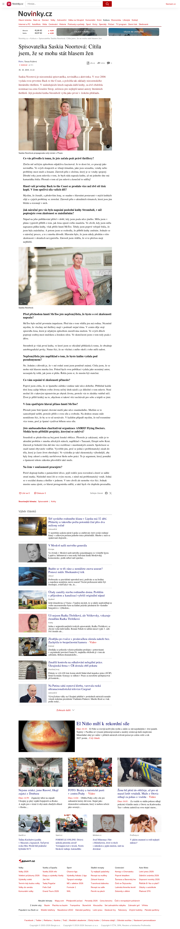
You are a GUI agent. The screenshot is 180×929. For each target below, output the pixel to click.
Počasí (111, 24)
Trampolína (75, 905)
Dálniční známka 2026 (149, 875)
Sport (88, 24)
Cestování (53, 24)
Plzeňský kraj (53, 670)
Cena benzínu (106, 901)
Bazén (47, 905)
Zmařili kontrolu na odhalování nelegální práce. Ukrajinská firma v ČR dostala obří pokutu (75, 663)
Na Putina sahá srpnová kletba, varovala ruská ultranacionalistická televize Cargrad (74, 687)
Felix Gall (47, 887)
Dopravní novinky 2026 (149, 879)
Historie (62, 24)
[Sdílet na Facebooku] (106, 493)
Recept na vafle (98, 887)
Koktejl (135, 20)
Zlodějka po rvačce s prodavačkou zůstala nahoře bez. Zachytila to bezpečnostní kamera (79, 640)
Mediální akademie (77, 920)
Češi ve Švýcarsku (123, 883)
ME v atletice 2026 (75, 883)
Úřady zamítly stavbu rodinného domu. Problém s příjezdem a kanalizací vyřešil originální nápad (76, 593)
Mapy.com (59, 901)
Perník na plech (98, 891)
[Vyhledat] (107, 4)
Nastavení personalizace (145, 920)
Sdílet (102, 63)
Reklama (48, 920)
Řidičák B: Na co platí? (149, 883)
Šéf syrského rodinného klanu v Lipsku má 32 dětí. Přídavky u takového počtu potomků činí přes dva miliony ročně (77, 522)
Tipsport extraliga (74, 879)
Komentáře (90, 20)
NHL (69, 891)
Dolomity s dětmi (122, 891)
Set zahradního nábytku (115, 905)
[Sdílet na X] (110, 493)
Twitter (38, 920)
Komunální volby (26, 891)
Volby (52, 20)
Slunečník (86, 905)
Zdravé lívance (97, 879)
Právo (21, 61)
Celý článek (94, 738)
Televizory (122, 910)
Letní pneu (97, 910)
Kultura (106, 20)
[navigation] (3, 4)
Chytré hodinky (135, 910)
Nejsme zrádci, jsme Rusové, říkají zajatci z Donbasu (38, 791)
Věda (44, 24)
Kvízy (95, 24)
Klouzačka (97, 905)
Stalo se (36, 20)
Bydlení (51, 599)
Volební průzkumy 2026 (29, 875)
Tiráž (65, 920)
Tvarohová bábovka (100, 883)
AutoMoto (36, 24)
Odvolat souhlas (124, 920)
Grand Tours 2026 (51, 891)
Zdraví (50, 576)
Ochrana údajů (108, 920)
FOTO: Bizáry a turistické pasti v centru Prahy (86, 791)
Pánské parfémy (152, 910)
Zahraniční (62, 20)
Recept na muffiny (99, 875)
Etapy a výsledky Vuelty (53, 875)
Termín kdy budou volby (29, 883)
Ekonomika (116, 20)
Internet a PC (24, 24)
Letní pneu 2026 (146, 871)
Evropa (51, 549)
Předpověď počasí (74, 901)
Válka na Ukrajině (76, 20)
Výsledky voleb (25, 879)
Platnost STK (145, 891)
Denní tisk (132, 24)
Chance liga (72, 871)
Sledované (143, 24)
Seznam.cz (171, 4)
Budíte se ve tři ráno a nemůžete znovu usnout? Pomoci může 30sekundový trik (75, 570)
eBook (92, 63)
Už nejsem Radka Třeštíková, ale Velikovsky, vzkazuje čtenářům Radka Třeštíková (79, 617)
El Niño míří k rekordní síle (102, 723)
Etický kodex (93, 920)
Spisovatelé (43, 501)
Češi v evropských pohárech (127, 901)
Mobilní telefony (48, 910)
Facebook (28, 920)
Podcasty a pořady (76, 24)
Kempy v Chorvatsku (124, 871)
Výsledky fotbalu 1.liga (77, 875)
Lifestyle (126, 20)
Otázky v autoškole (147, 887)
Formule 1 (71, 887)
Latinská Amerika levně (125, 887)
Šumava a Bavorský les (125, 879)
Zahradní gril (134, 905)
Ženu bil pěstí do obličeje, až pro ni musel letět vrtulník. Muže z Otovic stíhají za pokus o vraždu (138, 793)
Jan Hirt (46, 879)
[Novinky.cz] (35, 14)
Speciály (102, 24)
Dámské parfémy (83, 910)
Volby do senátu (26, 887)
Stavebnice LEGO (65, 910)
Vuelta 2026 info (50, 871)
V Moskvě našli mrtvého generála (67, 545)
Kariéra (57, 920)
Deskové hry (110, 910)
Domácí (45, 20)
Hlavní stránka (25, 20)
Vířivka (145, 905)
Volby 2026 (23, 871)
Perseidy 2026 (91, 901)
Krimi (99, 20)
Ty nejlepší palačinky (100, 871)
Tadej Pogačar (49, 883)
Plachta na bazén (60, 905)
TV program (121, 24)
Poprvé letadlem (122, 875)
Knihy (53, 501)
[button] (65, 124)
